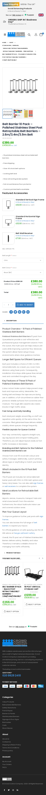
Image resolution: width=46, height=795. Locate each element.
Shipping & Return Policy (11, 745)
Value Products (8, 702)
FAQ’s (4, 767)
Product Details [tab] (13, 553)
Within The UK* (19, 4)
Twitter (15, 312)
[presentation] (3, 88)
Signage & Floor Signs (10, 719)
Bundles (27, 585)
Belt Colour (9, 268)
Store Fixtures (7, 728)
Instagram (13, 790)
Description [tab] (11, 321)
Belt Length (9, 255)
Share (5, 312)
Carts (4, 725)
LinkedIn (19, 312)
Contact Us (6, 742)
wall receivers (10, 486)
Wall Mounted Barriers (10, 716)
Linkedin (17, 790)
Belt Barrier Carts (8, 585)
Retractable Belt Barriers (11, 705)
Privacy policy (7, 751)
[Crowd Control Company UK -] (16, 34)
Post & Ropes (7, 710)
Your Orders (7, 764)
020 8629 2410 (11, 675)
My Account (6, 761)
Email (28, 312)
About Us (5, 739)
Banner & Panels (8, 713)
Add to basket (26, 305)
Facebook (11, 312)
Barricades (6, 722)
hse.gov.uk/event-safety (24, 533)
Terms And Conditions (10, 748)
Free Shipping (34, 585)
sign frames (38, 483)
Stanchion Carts (20, 585)
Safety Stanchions (9, 708)
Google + (23, 312)
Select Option (12, 604)
